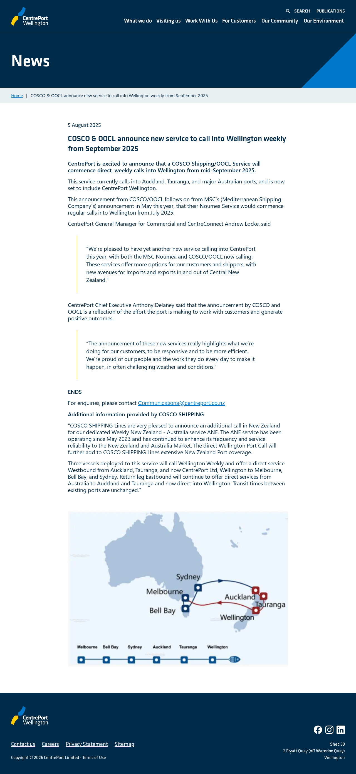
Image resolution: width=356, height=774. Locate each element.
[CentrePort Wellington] (29, 16)
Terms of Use (94, 757)
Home (17, 95)
